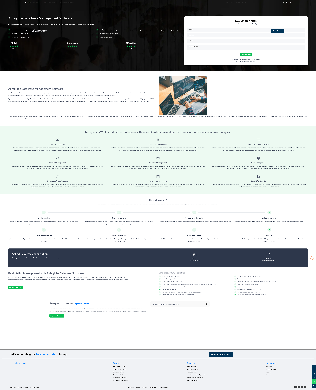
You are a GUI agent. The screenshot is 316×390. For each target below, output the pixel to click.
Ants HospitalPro (118, 375)
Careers (268, 375)
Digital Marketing (192, 369)
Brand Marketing (192, 380)
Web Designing (191, 366)
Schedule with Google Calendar (221, 354)
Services (142, 31)
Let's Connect (277, 31)
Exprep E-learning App (120, 380)
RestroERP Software (119, 366)
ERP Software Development (196, 375)
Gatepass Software (119, 372)
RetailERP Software (119, 369)
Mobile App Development (195, 378)
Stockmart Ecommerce (120, 378)
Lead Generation (192, 372)
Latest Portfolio (271, 369)
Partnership (174, 31)
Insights (163, 31)
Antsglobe (186, 31)
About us (269, 366)
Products (132, 31)
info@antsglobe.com (32, 2)
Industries (153, 31)
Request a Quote (246, 55)
